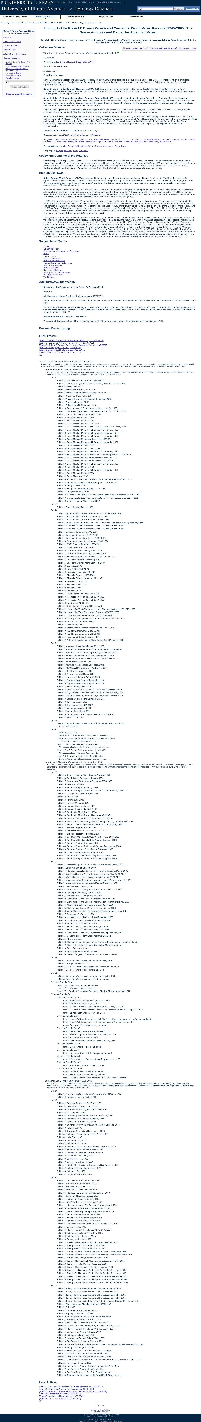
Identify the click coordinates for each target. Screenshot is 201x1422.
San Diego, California (101, 142)
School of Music (58, 23)
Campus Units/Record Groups (15, 17)
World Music (165, 142)
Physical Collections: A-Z (45, 17)
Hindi (75, 150)
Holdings (22, 23)
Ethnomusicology (69, 139)
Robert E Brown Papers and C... (80, 23)
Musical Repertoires (64, 142)
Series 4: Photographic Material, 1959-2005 (60, 347)
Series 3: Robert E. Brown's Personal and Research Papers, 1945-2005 (73, 345)
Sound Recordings (117, 146)
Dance (57, 139)
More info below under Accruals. (85, 135)
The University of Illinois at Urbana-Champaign (106, 1421)
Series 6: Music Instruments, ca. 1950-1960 (60, 352)
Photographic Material (13, 73)
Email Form (104, 1411)
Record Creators (136, 17)
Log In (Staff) (100, 1405)
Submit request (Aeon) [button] (134, 48)
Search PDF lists (192, 9)
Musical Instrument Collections (57, 263)
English (59, 150)
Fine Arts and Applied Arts (39, 23)
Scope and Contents (12, 41)
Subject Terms (9, 50)
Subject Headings (106, 17)
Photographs (101, 146)
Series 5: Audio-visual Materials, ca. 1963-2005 (62, 350)
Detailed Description (11, 58)
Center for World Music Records (17, 66)
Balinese (68, 150)
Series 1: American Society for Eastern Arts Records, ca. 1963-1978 (71, 340)
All (41, 354)
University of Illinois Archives (33, 9)
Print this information (186, 48)
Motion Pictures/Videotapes (73, 146)
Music (118, 139)
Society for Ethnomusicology (125, 142)
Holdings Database (94, 9)
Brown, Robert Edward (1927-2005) (76, 62)
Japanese (83, 150)
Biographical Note (10, 46)
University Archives (8, 23)
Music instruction (82, 142)
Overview (7, 37)
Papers (90, 146)
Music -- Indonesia (144, 139)
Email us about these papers (19, 94)
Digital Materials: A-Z (76, 17)
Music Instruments (12, 78)
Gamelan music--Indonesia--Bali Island (96, 139)
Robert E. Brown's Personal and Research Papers (17, 69)
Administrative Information (14, 54)
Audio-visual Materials (13, 75)
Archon (98, 1419)
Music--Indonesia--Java (165, 139)
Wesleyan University (148, 142)
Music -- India (128, 139)
